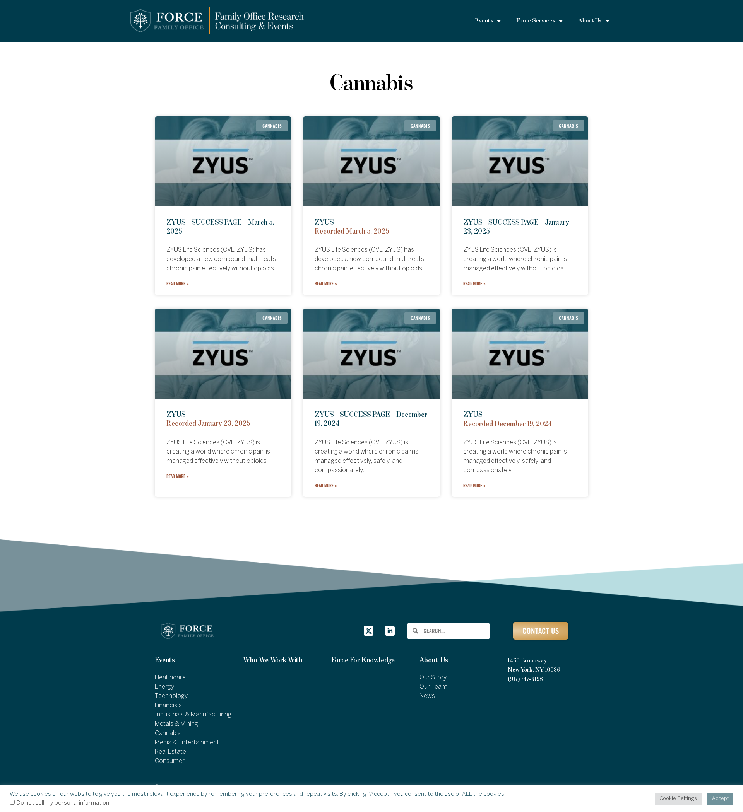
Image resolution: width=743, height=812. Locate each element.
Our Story (433, 678)
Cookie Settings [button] (678, 798)
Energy (164, 687)
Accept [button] (720, 798)
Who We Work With (272, 660)
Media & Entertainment (187, 742)
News (427, 696)
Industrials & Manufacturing (193, 715)
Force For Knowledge (363, 660)
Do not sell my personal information (63, 803)
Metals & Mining (176, 724)
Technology (171, 696)
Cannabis (168, 733)
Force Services (535, 21)
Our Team (433, 687)
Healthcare (170, 678)
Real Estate (170, 752)
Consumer (170, 761)
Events (165, 660)
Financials (168, 705)
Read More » (177, 284)
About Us (433, 660)
